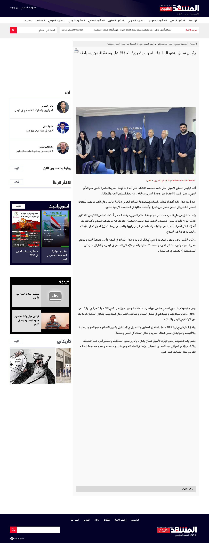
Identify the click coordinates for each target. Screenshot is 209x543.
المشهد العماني (96, 20)
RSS (97, 520)
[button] (14, 365)
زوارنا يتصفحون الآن (57, 168)
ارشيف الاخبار (120, 520)
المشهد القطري (116, 20)
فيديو (64, 280)
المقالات (40, 20)
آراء (67, 92)
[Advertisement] (136, 83)
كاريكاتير (64, 340)
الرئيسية (193, 20)
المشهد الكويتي (77, 20)
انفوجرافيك (59, 205)
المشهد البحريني (56, 20)
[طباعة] (76, 50)
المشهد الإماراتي (136, 20)
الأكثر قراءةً (62, 182)
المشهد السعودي (158, 20)
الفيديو (86, 520)
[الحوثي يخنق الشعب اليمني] (40, 365)
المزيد (16, 168)
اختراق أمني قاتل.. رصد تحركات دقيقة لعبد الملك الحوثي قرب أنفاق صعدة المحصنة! (144, 30)
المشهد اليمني (177, 20)
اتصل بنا (28, 20)
